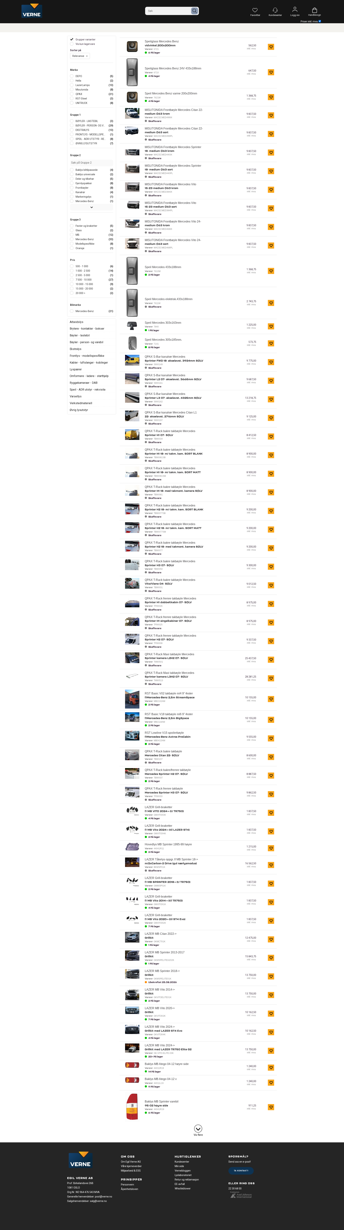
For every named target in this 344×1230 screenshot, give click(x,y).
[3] (198, 1128)
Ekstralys (75, 349)
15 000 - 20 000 (84, 288)
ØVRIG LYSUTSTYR (86, 143)
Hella (78, 80)
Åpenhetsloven (129, 1189)
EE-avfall (180, 1184)
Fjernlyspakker (83, 183)
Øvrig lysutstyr (79, 410)
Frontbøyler (82, 187)
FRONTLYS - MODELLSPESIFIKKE (90, 134)
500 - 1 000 (81, 266)
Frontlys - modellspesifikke (87, 355)
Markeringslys (83, 196)
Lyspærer (76, 369)
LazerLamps (82, 85)
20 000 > (80, 293)
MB (77, 234)
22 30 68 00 (235, 1188)
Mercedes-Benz (84, 201)
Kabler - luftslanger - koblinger (89, 362)
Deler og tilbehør (84, 178)
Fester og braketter (86, 225)
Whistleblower (183, 1188)
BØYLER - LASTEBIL (86, 121)
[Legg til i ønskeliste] (271, 47)
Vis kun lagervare (85, 44)
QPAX (78, 94)
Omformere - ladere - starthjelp (89, 376)
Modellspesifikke (84, 243)
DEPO (78, 76)
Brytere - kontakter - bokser (87, 328)
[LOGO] (80, 1160)
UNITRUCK (81, 103)
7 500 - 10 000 (83, 279)
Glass (78, 230)
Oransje (79, 248)
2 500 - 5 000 (82, 275)
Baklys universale (85, 174)
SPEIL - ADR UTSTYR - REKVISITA (90, 139)
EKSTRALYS (82, 130)
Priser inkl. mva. (309, 21)
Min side (179, 1166)
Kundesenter (182, 1161)
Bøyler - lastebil (80, 335)
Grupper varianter (85, 39)
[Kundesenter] (275, 10)
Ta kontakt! (241, 1171)
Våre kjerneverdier (131, 1166)
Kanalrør (80, 192)
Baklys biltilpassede (86, 169)
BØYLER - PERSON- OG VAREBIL (90, 125)
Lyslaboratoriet (183, 1175)
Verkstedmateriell (81, 403)
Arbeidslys (76, 322)
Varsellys (76, 396)
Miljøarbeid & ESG (131, 1170)
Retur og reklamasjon (187, 1179)
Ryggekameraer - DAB (83, 382)
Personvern (127, 1184)
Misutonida (81, 89)
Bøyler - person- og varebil (86, 342)
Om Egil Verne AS (131, 1161)
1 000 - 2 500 (82, 270)
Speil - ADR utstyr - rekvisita (87, 389)
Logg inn (295, 10)
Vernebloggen (183, 1170)
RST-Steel (81, 98)
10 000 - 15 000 (84, 284)
